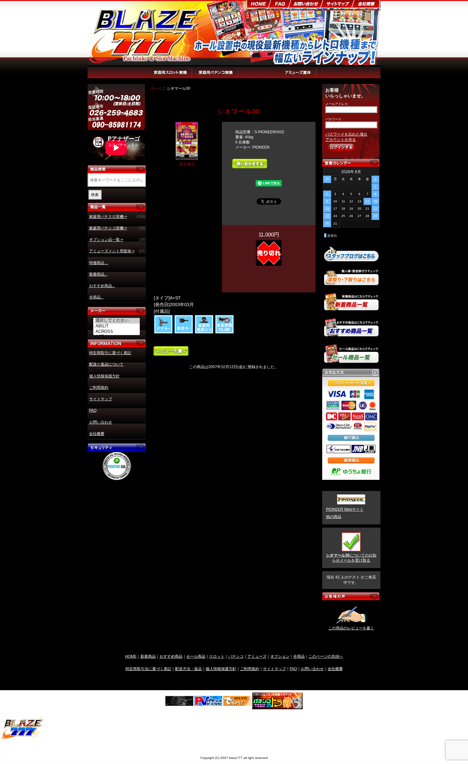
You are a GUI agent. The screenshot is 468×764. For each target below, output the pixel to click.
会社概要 (96, 433)
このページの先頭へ (325, 656)
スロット (216, 656)
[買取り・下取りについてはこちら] (351, 282)
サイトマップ (100, 399)
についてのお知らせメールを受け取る (351, 558)
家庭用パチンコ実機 (216, 75)
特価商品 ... (98, 263)
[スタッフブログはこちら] (351, 258)
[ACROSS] (117, 331)
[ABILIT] (117, 326)
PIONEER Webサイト (345, 509)
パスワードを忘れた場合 (346, 134)
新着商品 (148, 656)
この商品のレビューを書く (351, 628)
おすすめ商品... (102, 286)
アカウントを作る (340, 139)
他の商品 (333, 517)
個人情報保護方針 (104, 376)
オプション (279, 656)
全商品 (299, 656)
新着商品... (98, 274)
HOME (131, 656)
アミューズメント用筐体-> (117, 251)
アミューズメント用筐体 (306, 75)
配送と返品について (106, 364)
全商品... (96, 297)
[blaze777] (22, 738)
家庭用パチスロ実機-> (117, 216)
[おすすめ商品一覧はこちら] (351, 334)
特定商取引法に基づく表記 (148, 669)
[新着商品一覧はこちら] (351, 307)
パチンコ (236, 656)
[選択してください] (117, 321)
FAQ (92, 410)
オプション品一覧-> (117, 239)
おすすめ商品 (171, 656)
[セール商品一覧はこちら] (351, 360)
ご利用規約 (98, 387)
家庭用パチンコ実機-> (117, 228)
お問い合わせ (100, 422)
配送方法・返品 (188, 669)
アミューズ (256, 656)
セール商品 (195, 656)
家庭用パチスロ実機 (170, 75)
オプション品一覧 (259, 75)
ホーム (156, 88)
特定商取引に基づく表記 (110, 353)
